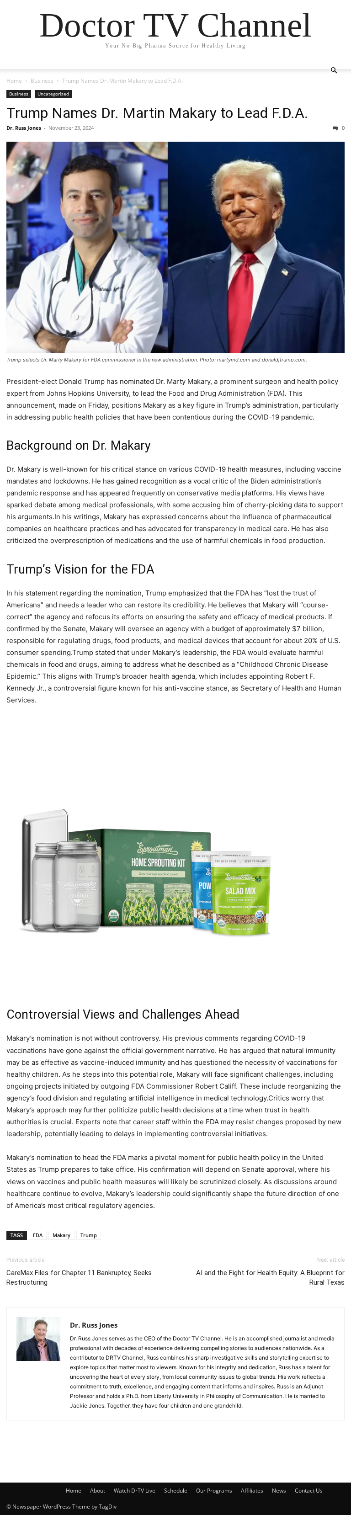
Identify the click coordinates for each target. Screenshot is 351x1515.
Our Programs (214, 1490)
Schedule (175, 1490)
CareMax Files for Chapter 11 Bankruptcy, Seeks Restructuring (79, 1277)
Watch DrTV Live (134, 1490)
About (97, 1490)
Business (42, 81)
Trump (88, 1235)
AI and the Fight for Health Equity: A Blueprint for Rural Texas (270, 1277)
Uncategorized (53, 93)
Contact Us (309, 1490)
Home (14, 81)
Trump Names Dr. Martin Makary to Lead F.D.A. (157, 113)
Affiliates (252, 1490)
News (279, 1490)
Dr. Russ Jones (23, 127)
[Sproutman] (175, 855)
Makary (61, 1235)
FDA (38, 1235)
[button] (334, 70)
